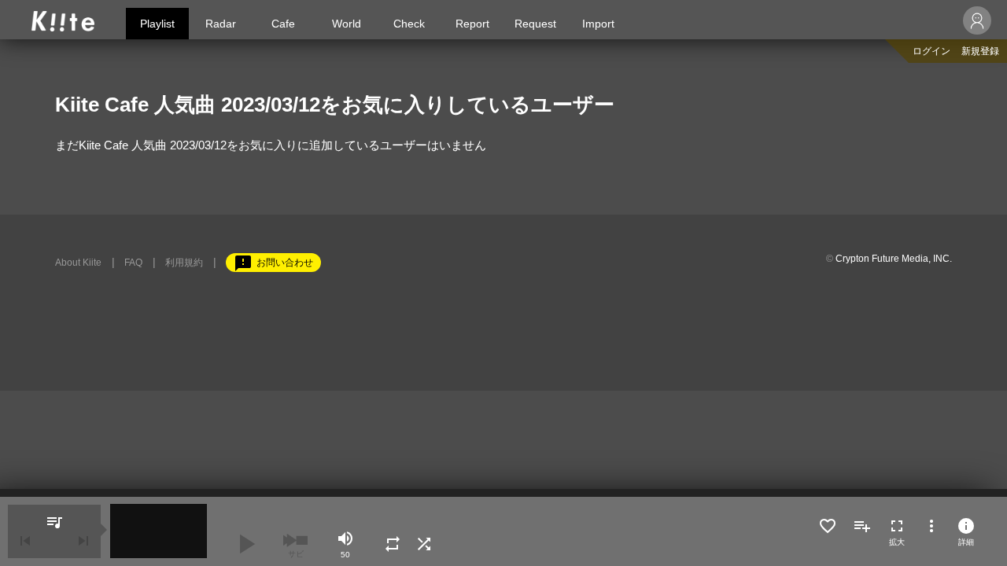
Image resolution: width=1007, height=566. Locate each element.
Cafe (283, 23)
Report (472, 23)
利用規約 (184, 262)
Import (598, 23)
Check (409, 23)
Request (535, 23)
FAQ (133, 262)
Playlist (157, 23)
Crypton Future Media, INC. (893, 258)
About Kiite (78, 262)
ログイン (931, 51)
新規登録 (980, 51)
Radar (220, 23)
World (346, 23)
